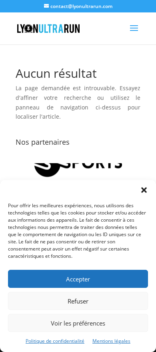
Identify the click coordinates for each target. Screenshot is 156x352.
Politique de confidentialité (55, 341)
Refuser (78, 301)
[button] (144, 190)
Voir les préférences (78, 323)
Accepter (78, 279)
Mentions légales (111, 341)
